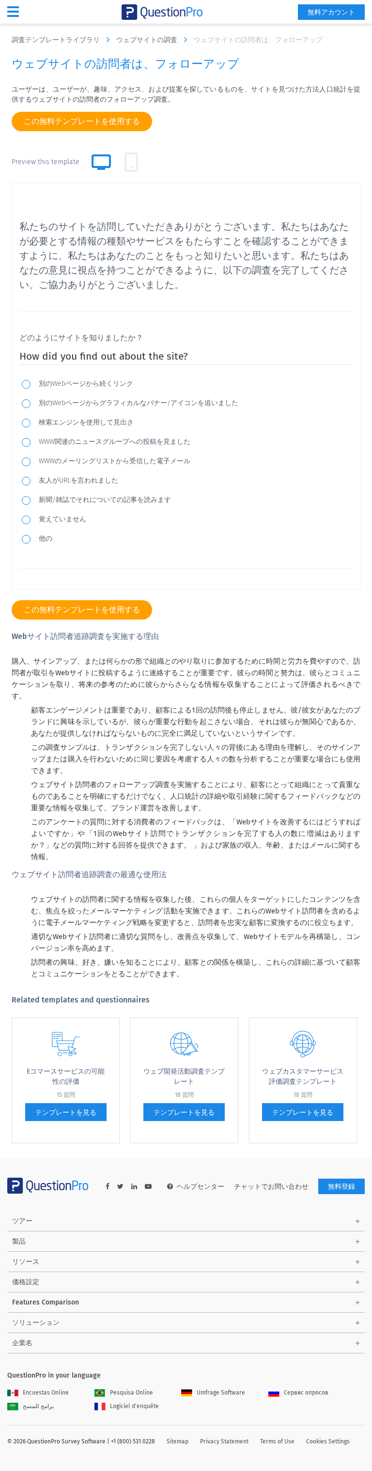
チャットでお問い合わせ (271, 1187)
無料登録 (341, 1187)
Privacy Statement (224, 1441)
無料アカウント (331, 12)
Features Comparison (45, 1302)
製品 (19, 1241)
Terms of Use (277, 1441)
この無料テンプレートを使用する (82, 121)
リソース (25, 1262)
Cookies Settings (328, 1441)
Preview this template (45, 162)
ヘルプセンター (200, 1187)
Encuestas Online (46, 1392)
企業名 (22, 1343)
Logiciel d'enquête (134, 1406)
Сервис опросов (306, 1392)
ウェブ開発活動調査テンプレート (184, 1076)
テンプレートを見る (65, 1112)
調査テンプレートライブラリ (57, 40)
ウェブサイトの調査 (147, 40)
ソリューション (36, 1323)
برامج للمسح (38, 1406)
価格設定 (25, 1282)
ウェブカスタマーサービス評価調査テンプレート (302, 1076)
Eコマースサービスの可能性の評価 (66, 1076)
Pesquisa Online (131, 1392)
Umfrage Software (221, 1392)
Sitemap (177, 1441)
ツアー (22, 1221)
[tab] (131, 162)
